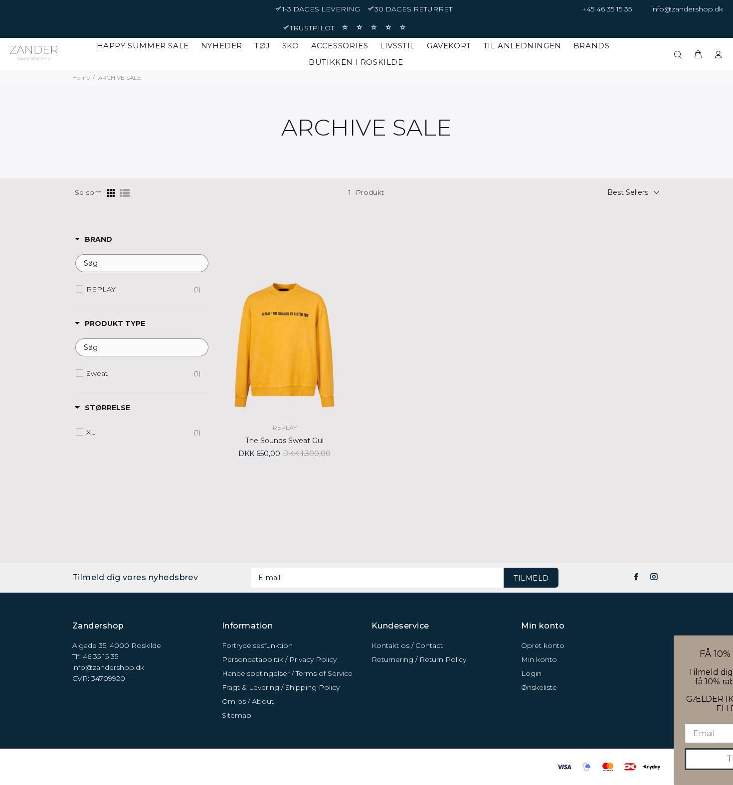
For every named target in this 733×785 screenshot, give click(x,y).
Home (81, 77)
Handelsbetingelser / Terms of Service (287, 673)
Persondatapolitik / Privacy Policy (279, 659)
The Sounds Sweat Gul (284, 440)
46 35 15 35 (100, 656)
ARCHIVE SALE (119, 77)
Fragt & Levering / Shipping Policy (281, 687)
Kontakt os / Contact (407, 645)
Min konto (539, 659)
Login (531, 673)
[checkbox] (143, 289)
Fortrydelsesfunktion (257, 645)
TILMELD (531, 578)
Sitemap (236, 715)
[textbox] (141, 263)
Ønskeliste (539, 687)
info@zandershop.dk (687, 8)
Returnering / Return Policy (418, 659)
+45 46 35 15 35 (607, 8)
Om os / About (248, 701)
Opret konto (542, 645)
